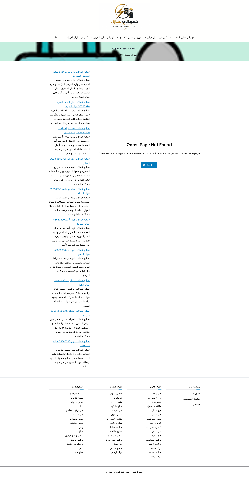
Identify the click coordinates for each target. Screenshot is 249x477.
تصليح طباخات (115, 431)
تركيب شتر (156, 448)
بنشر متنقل (155, 402)
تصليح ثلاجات (77, 397)
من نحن (196, 404)
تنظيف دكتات (116, 423)
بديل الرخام (116, 452)
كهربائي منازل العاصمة (183, 37)
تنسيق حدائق (116, 448)
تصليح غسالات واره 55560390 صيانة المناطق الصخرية (71, 73)
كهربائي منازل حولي (156, 37)
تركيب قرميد (77, 439)
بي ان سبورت (154, 397)
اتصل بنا (196, 393)
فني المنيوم (77, 414)
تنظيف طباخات (115, 427)
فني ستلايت (155, 393)
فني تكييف (117, 410)
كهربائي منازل (154, 423)
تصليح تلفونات (76, 402)
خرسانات (118, 397)
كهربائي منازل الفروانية (76, 37)
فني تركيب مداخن (74, 410)
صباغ (81, 431)
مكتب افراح (116, 402)
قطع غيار (79, 452)
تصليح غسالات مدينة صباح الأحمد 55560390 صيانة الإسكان (74, 130)
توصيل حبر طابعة (75, 444)
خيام (81, 448)
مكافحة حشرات (153, 406)
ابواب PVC (156, 456)
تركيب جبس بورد (114, 439)
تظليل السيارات (114, 435)
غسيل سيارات (76, 418)
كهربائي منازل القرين (103, 37)
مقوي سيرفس (154, 418)
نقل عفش (156, 431)
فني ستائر (117, 444)
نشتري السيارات (114, 418)
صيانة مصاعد (155, 452)
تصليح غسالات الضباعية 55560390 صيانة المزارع (69, 160)
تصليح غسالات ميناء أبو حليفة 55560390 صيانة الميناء (70, 191)
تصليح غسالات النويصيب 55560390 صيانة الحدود (72, 252)
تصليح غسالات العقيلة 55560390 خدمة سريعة (70, 313)
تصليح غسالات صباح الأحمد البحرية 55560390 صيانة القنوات (73, 104)
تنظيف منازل (116, 393)
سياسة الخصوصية (191, 398)
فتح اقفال (156, 410)
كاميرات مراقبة (153, 427)
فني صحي (156, 414)
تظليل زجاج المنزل (74, 435)
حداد (81, 406)
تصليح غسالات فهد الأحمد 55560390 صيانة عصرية (71, 221)
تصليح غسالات (76, 393)
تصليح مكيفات (76, 423)
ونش (81, 427)
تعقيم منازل (116, 414)
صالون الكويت (115, 406)
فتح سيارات (155, 435)
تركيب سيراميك (153, 439)
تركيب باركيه (155, 444)
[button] (171, 37)
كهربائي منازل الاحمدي (130, 37)
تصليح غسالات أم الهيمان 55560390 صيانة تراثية (72, 282)
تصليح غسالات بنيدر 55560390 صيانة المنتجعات (71, 343)
